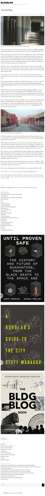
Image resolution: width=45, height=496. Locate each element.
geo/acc (2, 202)
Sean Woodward (4, 467)
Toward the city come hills (6, 449)
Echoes (16, 175)
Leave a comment (5, 178)
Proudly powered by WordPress (16, 493)
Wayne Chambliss (4, 471)
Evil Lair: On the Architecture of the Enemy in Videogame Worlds (20, 473)
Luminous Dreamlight (5, 224)
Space (42, 176)
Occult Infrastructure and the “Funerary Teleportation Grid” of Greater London (25, 467)
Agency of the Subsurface (6, 210)
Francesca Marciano (28, 175)
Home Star (3, 227)
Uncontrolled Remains (5, 205)
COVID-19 (12, 175)
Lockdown (41, 175)
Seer (1, 201)
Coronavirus (6, 175)
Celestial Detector (4, 196)
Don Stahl (23, 46)
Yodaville (2, 458)
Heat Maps (3, 444)
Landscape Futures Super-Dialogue (8, 455)
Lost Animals (3, 212)
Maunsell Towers (8, 468)
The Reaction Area (4, 208)
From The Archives (6, 442)
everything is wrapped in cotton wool (9, 158)
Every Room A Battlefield (6, 213)
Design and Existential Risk (6, 448)
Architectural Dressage (5, 204)
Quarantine (17, 176)
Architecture (31, 174)
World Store (3, 215)
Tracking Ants (4, 451)
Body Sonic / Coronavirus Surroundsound (28, 14)
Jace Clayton (36, 175)
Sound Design (37, 176)
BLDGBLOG (7, 2)
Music (2, 176)
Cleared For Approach (5, 216)
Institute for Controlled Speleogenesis (8, 207)
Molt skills (3, 473)
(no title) (2, 229)
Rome (21, 176)
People (12, 176)
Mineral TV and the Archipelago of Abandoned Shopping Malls (21, 465)
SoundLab (36, 138)
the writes (18, 103)
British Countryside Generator (7, 446)
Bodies (39, 174)
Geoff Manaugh (18, 133)
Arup (36, 174)
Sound (32, 176)
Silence (24, 176)
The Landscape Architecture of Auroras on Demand (11, 194)
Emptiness (21, 175)
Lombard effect (35, 105)
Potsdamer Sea (4, 221)
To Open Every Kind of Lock (7, 222)
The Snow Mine (12, 476)
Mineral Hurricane (4, 199)
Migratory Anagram (5, 456)
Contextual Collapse (5, 193)
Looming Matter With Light (7, 230)
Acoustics (25, 174)
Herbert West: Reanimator (6, 453)
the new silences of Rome (30, 90)
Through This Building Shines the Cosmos (9, 218)
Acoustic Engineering (17, 174)
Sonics (28, 176)
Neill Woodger (7, 176)
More (36, 188)
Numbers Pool (4, 219)
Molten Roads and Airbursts (6, 225)
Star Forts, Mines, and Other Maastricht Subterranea (11, 198)
